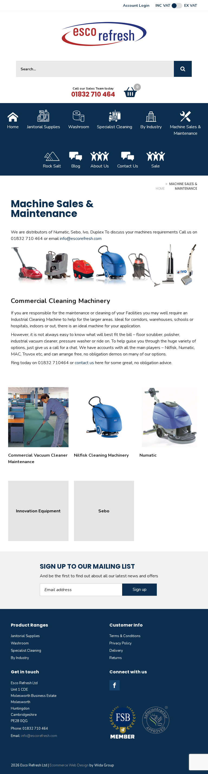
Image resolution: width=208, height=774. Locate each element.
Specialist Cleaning (114, 127)
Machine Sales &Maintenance (185, 130)
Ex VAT (190, 5)
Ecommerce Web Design (69, 765)
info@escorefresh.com (81, 239)
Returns (115, 658)
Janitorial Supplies (43, 127)
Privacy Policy (120, 643)
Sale (155, 166)
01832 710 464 (93, 94)
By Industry (151, 127)
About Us (99, 166)
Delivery (116, 650)
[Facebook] (114, 685)
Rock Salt (52, 166)
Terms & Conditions (125, 636)
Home (13, 127)
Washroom (78, 127)
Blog (75, 166)
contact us (84, 363)
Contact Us (127, 166)
